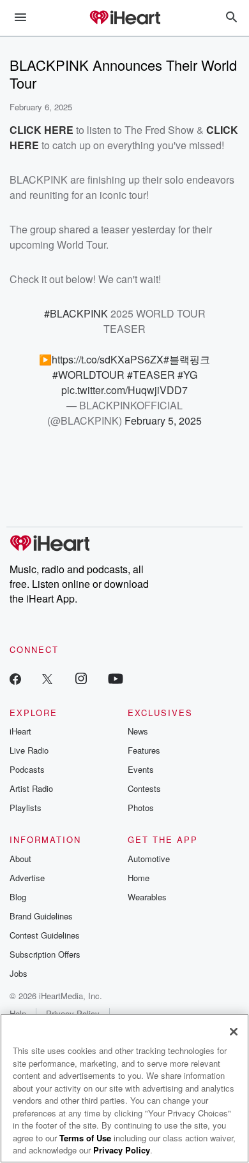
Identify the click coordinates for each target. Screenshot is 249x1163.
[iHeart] (124, 18)
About (20, 858)
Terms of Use (85, 1138)
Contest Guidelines (45, 935)
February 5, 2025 (163, 420)
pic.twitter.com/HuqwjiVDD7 (124, 390)
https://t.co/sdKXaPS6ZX (107, 359)
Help (18, 1013)
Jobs (18, 973)
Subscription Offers (45, 954)
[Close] (234, 1032)
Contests (144, 788)
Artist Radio (31, 788)
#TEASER (151, 374)
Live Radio (29, 750)
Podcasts (27, 769)
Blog (18, 897)
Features (144, 750)
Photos (141, 807)
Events (141, 769)
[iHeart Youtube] (115, 678)
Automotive (149, 858)
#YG (187, 374)
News (138, 731)
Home (138, 878)
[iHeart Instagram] (81, 678)
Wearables (147, 897)
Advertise (27, 878)
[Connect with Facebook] (15, 678)
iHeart (20, 731)
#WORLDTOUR (88, 374)
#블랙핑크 (186, 359)
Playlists (26, 807)
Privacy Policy (73, 1013)
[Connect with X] (47, 678)
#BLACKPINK (76, 313)
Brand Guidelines (41, 916)
